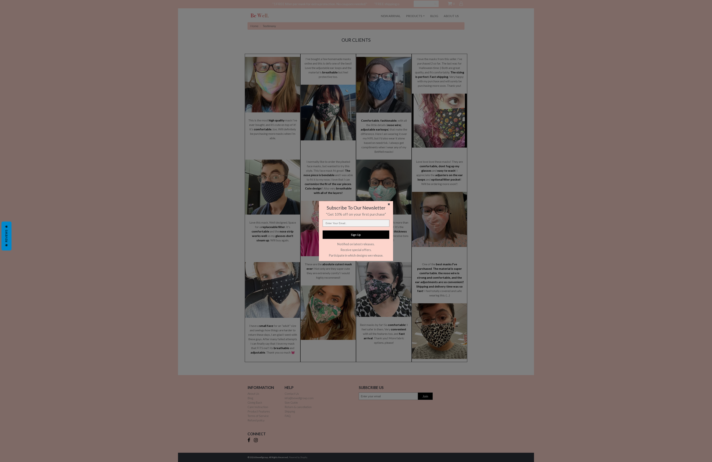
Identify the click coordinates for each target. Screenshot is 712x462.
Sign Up (356, 234)
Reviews (6, 236)
